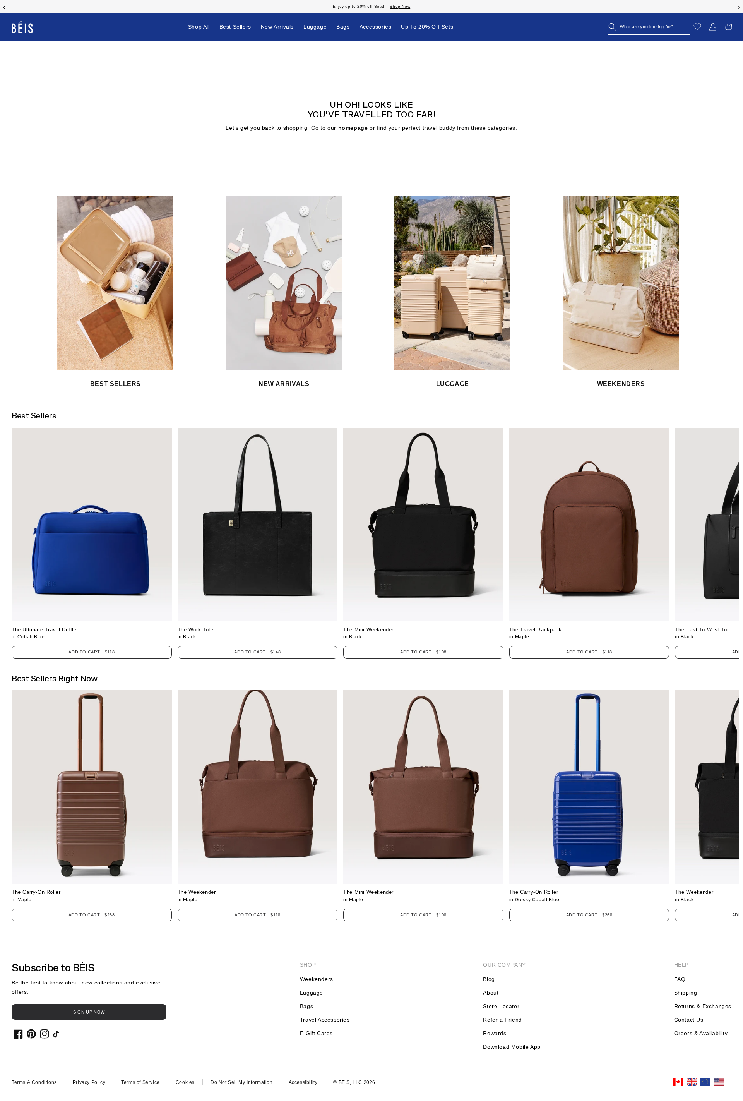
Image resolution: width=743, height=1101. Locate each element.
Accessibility (303, 1082)
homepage (353, 128)
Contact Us (689, 1020)
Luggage (311, 993)
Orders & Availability (701, 1033)
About (490, 993)
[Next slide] (738, 6)
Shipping (685, 993)
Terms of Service (140, 1082)
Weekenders (316, 979)
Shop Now (400, 6)
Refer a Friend (502, 1020)
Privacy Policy (89, 1082)
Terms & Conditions (34, 1082)
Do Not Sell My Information (242, 1082)
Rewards (494, 1033)
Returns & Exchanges (702, 1006)
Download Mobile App (511, 1047)
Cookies (185, 1082)
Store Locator (501, 1006)
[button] (649, 26)
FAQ (680, 979)
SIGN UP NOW (89, 1012)
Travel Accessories (325, 1020)
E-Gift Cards (316, 1033)
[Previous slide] (4, 6)
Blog (489, 979)
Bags (306, 1006)
